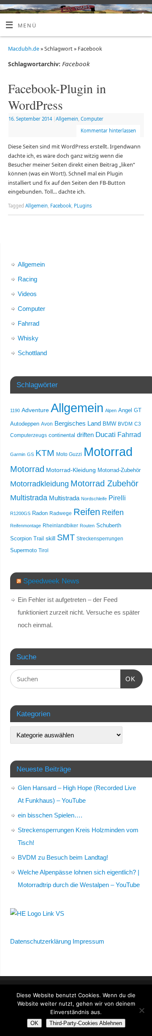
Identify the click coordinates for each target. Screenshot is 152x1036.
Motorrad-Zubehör (119, 470)
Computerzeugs (28, 435)
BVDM (125, 423)
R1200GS (20, 513)
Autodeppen (24, 424)
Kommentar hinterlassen (108, 130)
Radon (40, 513)
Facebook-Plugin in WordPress (57, 96)
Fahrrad (28, 323)
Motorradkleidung (39, 483)
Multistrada (28, 497)
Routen (87, 525)
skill (50, 538)
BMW (109, 424)
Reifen (86, 512)
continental (62, 435)
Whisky (28, 338)
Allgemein (67, 119)
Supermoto (23, 550)
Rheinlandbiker (60, 525)
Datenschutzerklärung (40, 941)
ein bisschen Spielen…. (50, 815)
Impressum (88, 941)
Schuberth (108, 525)
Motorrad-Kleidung (71, 470)
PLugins (83, 205)
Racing (27, 279)
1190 (15, 410)
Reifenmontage (25, 525)
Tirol (43, 550)
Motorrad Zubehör (104, 483)
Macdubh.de (23, 48)
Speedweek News (51, 581)
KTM (44, 453)
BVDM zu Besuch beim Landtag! (63, 857)
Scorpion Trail (27, 539)
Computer (92, 119)
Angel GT (129, 410)
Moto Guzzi (69, 454)
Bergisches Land (77, 423)
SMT (66, 537)
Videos (27, 293)
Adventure (35, 410)
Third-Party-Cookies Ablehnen (85, 1023)
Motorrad (108, 452)
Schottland (32, 352)
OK (128, 679)
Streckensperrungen (99, 538)
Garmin (17, 454)
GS (30, 454)
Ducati (105, 435)
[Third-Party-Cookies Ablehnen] (141, 1010)
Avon (47, 423)
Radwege (60, 513)
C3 (137, 423)
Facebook (60, 205)
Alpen (111, 410)
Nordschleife (94, 498)
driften (85, 435)
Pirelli (117, 498)
